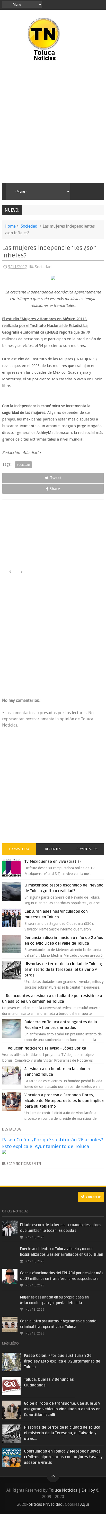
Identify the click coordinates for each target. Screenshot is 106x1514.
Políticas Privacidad (44, 1504)
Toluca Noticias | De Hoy (72, 1490)
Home (10, 226)
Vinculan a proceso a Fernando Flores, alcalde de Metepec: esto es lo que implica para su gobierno (64, 1101)
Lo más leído (19, 849)
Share (55, 488)
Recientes (53, 849)
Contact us (93, 1197)
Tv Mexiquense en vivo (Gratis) (52, 861)
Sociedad (29, 226)
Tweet (55, 478)
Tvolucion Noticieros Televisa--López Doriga (46, 1048)
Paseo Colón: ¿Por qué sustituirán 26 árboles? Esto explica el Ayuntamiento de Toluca (62, 1361)
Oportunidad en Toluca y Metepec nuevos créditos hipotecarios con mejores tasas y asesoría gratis (63, 1457)
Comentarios (87, 849)
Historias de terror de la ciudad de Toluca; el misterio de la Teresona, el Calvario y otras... (63, 970)
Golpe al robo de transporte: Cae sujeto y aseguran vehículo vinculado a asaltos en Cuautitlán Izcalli (62, 1409)
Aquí (84, 1504)
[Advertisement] (53, 122)
